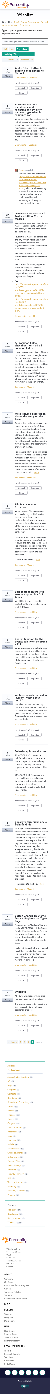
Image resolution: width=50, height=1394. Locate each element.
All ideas (11, 1065)
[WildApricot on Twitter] (15, 1372)
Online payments (15, 1152)
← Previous (12, 1042)
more (36, 472)
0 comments (20, 77)
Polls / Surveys (14, 1165)
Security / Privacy (15, 1173)
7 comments (20, 316)
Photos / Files (13, 1161)
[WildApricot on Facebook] (8, 1372)
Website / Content (16, 1190)
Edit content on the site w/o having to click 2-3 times (29, 594)
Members (11, 1140)
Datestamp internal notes (30, 751)
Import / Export (14, 1127)
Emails (10, 1106)
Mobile (10, 1144)
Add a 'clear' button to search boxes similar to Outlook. (29, 70)
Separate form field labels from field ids (31, 823)
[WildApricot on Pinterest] (35, 1372)
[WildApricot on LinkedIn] (22, 1372)
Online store (13, 1156)
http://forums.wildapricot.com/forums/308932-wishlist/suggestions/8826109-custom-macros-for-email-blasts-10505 (31, 290)
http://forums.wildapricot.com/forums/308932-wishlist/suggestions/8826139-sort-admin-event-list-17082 (32, 182)
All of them (25, 25)
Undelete (20, 991)
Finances (11, 1114)
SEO (9, 1178)
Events (10, 1110)
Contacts (11, 1093)
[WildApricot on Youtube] (28, 1372)
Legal (9, 1135)
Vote (7, 76)
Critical (23, 93)
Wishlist (11, 1222)
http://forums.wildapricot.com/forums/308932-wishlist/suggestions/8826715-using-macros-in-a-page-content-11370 (31, 305)
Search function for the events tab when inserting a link (31, 641)
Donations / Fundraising (18, 1102)
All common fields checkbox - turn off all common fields (28, 345)
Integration (12, 1131)
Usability (33, 77)
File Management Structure (25, 506)
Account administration (18, 1076)
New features (13, 1148)
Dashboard (12, 1098)
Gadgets (11, 1123)
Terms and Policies (25, 1381)
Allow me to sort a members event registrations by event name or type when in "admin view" (28, 110)
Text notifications (15, 1182)
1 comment (20, 386)
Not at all (23, 88)
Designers (12, 1209)
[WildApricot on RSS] (42, 1372)
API (8, 1081)
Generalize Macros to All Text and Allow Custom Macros (30, 216)
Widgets (11, 1194)
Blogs (10, 1085)
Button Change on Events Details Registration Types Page (31, 918)
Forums (10, 1119)
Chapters (11, 1089)
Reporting (11, 1169)
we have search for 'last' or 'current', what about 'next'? (31, 697)
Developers (12, 1213)
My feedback (27, 59)
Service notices (14, 1218)
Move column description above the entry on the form (30, 416)
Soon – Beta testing (30, 22)
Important (36, 88)
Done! (16, 22)
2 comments (20, 144)
